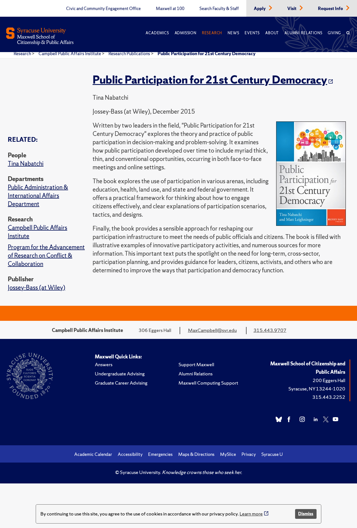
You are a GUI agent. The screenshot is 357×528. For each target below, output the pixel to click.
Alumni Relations (303, 33)
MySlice (228, 454)
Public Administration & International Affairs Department (38, 195)
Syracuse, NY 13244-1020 (316, 388)
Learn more (251, 513)
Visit (292, 8)
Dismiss (305, 514)
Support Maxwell (196, 364)
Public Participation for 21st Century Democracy (206, 53)
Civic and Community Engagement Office (103, 8)
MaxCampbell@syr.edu (212, 330)
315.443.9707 (270, 330)
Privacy (249, 454)
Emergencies (160, 454)
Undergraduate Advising (120, 373)
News (233, 33)
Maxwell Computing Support (208, 383)
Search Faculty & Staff (219, 8)
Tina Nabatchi (26, 164)
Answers (103, 364)
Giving (334, 33)
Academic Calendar (93, 454)
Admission (185, 33)
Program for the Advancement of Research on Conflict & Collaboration (46, 255)
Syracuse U (272, 454)
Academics (157, 33)
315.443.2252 (328, 397)
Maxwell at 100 (170, 8)
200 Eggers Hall (329, 380)
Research (212, 33)
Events (252, 33)
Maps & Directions (196, 454)
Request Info (331, 8)
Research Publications (129, 53)
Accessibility (130, 454)
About (272, 33)
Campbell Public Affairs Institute (70, 53)
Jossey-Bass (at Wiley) (36, 287)
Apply (260, 8)
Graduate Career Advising (121, 383)
